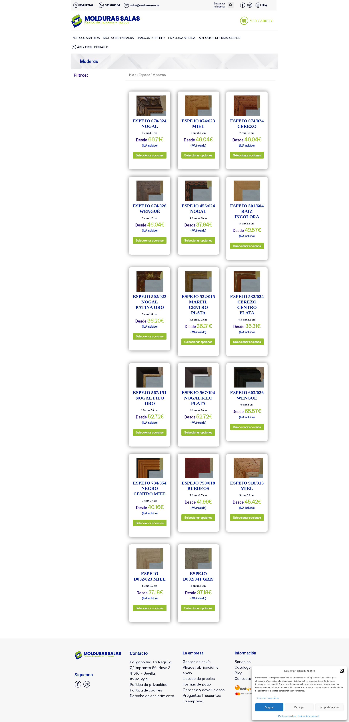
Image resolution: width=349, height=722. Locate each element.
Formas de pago (197, 684)
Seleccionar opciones (150, 155)
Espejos (144, 75)
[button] (342, 670)
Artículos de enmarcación (219, 38)
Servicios (243, 662)
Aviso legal (139, 679)
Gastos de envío (197, 662)
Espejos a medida (181, 38)
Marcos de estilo (151, 38)
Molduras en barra (118, 38)
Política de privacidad (308, 716)
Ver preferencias (329, 707)
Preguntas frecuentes (202, 695)
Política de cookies (287, 716)
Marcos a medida (86, 38)
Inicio (132, 75)
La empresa (193, 701)
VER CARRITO (261, 21)
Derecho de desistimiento (152, 696)
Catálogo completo (251, 667)
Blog (238, 673)
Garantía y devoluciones (204, 690)
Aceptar (269, 707)
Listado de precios (199, 678)
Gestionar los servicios (268, 698)
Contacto (243, 678)
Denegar (299, 707)
